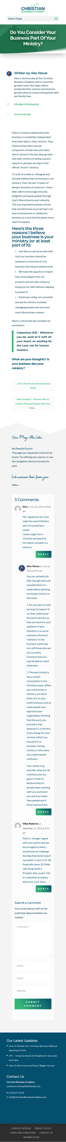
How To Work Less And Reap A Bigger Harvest (32, 1065)
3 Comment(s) (22, 114)
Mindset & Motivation (26, 104)
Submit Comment (33, 1004)
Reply (43, 554)
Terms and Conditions (23, 1132)
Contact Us (46, 1132)
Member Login (31, 1137)
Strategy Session (21, 1128)
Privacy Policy (43, 1128)
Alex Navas (39, 73)
